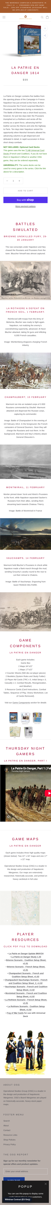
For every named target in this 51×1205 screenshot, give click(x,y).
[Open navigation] (4, 17)
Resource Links (10, 1135)
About (6, 1125)
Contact (6, 1130)
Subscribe (14, 1180)
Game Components (21, 702)
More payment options (25, 206)
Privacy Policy (9, 1144)
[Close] (46, 1184)
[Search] (42, 17)
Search (6, 1121)
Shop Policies (9, 1140)
